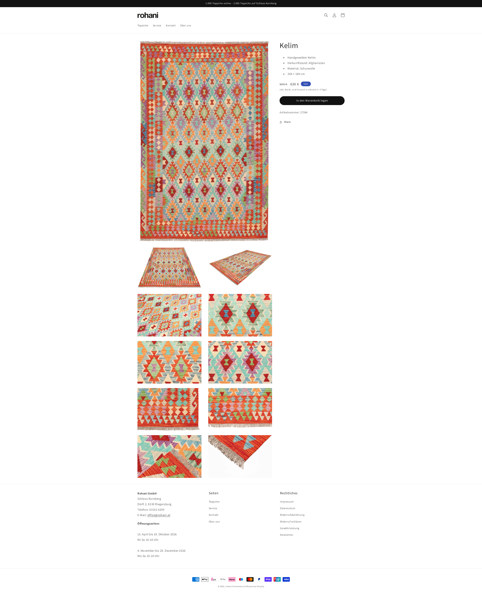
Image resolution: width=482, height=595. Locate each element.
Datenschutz (287, 508)
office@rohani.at (158, 515)
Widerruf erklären (290, 521)
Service (213, 508)
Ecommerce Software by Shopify (248, 586)
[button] (326, 15)
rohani (228, 586)
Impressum (287, 501)
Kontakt (214, 515)
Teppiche (214, 501)
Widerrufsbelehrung (292, 515)
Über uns (214, 521)
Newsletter (286, 534)
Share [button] (287, 122)
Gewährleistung (289, 528)
